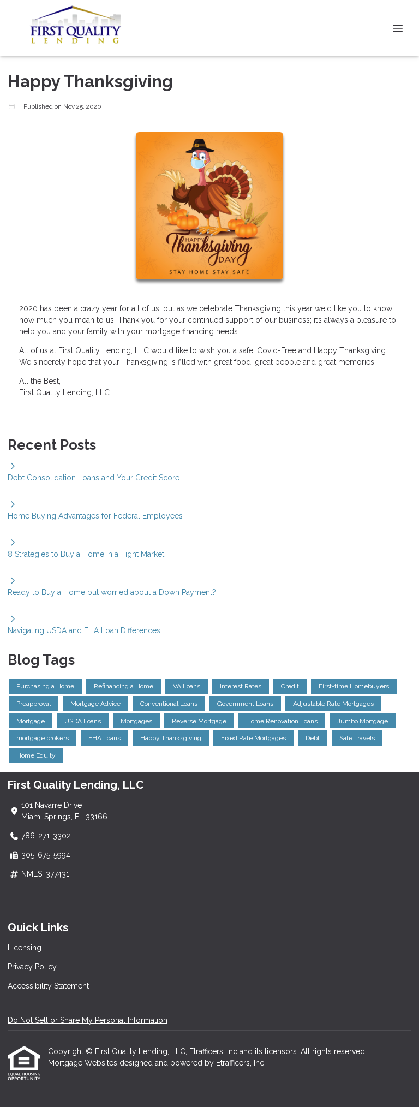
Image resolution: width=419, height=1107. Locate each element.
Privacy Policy (32, 966)
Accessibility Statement (48, 985)
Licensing (24, 947)
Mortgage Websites (83, 1062)
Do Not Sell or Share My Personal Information (87, 1020)
